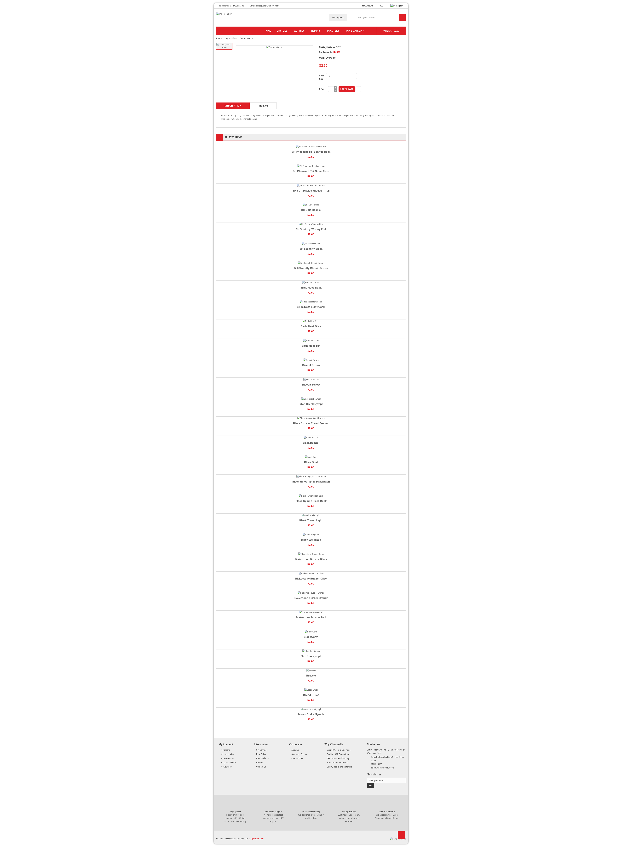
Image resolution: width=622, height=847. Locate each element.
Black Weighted (311, 539)
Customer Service (299, 754)
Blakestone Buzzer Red (311, 617)
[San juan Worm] (224, 46)
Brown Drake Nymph (311, 714)
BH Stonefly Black (311, 248)
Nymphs (316, 30)
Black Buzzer (311, 442)
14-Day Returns (349, 812)
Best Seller (261, 754)
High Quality (235, 812)
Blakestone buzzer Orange (311, 598)
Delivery (259, 763)
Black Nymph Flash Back (311, 501)
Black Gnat (311, 462)
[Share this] (358, 89)
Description (233, 105)
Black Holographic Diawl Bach (311, 481)
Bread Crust (311, 695)
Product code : (326, 52)
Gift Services (262, 750)
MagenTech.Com (256, 839)
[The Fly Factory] (238, 15)
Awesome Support (273, 812)
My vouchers (226, 767)
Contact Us (261, 767)
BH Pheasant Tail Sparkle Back (311, 151)
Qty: (321, 89)
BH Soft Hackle (311, 209)
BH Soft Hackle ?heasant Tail (311, 190)
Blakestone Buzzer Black (311, 559)
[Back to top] (401, 836)
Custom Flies (297, 758)
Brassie (311, 675)
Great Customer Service (337, 763)
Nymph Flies (231, 38)
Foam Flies (333, 30)
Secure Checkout (387, 812)
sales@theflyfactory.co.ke (267, 6)
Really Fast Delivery (311, 812)
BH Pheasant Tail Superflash (311, 171)
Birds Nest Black (311, 287)
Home (268, 30)
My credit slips (227, 754)
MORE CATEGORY (355, 30)
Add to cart (346, 89)
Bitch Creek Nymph (311, 404)
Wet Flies (299, 30)
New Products (262, 758)
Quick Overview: (327, 58)
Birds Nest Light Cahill (311, 306)
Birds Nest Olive (311, 326)
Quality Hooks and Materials (339, 767)
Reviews (263, 105)
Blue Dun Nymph (311, 656)
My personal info (228, 763)
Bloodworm (311, 636)
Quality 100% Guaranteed (338, 754)
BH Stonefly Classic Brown (311, 268)
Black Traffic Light (311, 520)
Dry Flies (282, 30)
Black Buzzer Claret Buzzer (311, 423)
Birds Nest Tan (311, 345)
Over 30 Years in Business (339, 750)
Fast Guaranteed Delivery (338, 758)
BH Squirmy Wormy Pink (311, 229)
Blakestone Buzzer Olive (311, 578)
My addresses (227, 758)
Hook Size (321, 77)
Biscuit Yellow (311, 384)
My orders (225, 750)
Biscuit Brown (311, 365)
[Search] (402, 17)
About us (295, 750)
